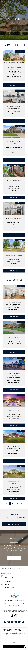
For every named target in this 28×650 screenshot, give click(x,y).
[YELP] (19, 622)
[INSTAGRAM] (8, 622)
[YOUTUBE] (12, 622)
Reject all (14, 639)
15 (18, 503)
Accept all (14, 646)
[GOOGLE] (22, 622)
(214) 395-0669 (8, 581)
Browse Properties (14, 524)
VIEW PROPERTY (14, 85)
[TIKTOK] (15, 622)
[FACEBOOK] (5, 622)
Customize (14, 642)
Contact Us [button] (14, 558)
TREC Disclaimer (14, 607)
